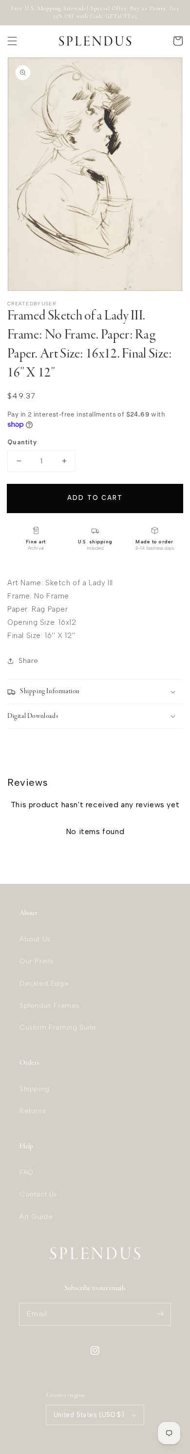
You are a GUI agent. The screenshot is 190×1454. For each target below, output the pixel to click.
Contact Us (38, 1194)
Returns (32, 1111)
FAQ (26, 1172)
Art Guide (36, 1217)
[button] (12, 41)
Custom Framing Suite (57, 1027)
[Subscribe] (160, 1314)
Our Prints (36, 961)
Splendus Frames (49, 1005)
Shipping (34, 1089)
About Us (35, 939)
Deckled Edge (44, 983)
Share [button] (28, 661)
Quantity (22, 442)
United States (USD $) (89, 1414)
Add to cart (94, 497)
